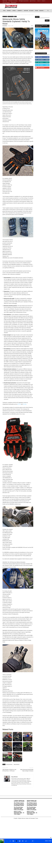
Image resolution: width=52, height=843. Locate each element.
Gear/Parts (26, 10)
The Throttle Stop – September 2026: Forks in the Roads (18, 808)
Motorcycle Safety (10, 16)
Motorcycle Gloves (9, 764)
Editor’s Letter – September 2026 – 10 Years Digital (19, 813)
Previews (9, 10)
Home (4, 14)
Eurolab (24, 404)
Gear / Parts (8, 14)
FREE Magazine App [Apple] (12, 0)
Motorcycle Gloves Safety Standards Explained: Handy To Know (16, 21)
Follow (47, 59)
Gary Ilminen (5, 25)
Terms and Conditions (6, 2)
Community (19, 10)
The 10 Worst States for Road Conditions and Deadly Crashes (19, 804)
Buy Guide (31, 10)
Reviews (13, 10)
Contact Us (43, 0)
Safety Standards (16, 764)
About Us (38, 0)
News (15, 16)
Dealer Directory (13, 2)
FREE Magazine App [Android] (23, 0)
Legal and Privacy (32, 0)
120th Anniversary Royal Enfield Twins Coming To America (26, 770)
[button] (47, 10)
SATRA (19, 404)
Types (4, 10)
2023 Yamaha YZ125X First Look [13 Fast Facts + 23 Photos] (9, 770)
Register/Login (5, 0)
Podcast (36, 10)
